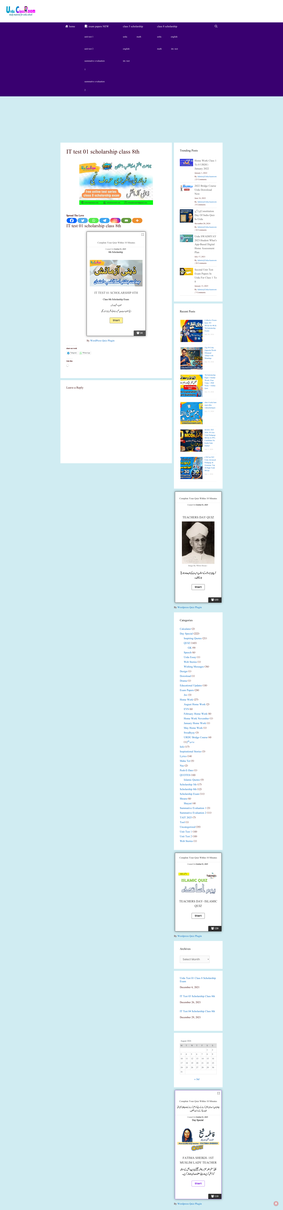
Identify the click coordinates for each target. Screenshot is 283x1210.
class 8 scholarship (167, 26)
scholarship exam (189, 794)
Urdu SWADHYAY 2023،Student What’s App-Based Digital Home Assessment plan (206, 244)
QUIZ (187, 643)
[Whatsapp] (93, 220)
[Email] (126, 220)
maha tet (185, 761)
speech (187, 653)
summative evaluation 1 (94, 65)
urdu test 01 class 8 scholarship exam (198, 980)
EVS (186, 709)
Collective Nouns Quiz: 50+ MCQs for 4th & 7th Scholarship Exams (211, 325)
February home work (195, 714)
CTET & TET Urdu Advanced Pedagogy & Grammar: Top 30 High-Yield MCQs (210, 464)
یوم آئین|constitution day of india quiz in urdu (205, 215)
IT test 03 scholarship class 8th (197, 996)
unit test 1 (88, 36)
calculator (185, 629)
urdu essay (190, 657)
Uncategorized (187, 827)
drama (183, 681)
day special (186, 634)
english (126, 49)
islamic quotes (192, 780)
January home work (195, 723)
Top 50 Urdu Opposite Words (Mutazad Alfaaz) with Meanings (210, 353)
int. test (126, 61)
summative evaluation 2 (94, 86)
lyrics (183, 756)
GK (190, 648)
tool (182, 822)
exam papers (187, 690)
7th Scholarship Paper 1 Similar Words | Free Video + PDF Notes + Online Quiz (210, 382)
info (182, 747)
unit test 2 (88, 49)
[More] (137, 220)
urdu (125, 36)
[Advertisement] (141, 118)
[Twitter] (83, 220)
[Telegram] (104, 220)
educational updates (191, 686)
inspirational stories (190, 752)
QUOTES (185, 775)
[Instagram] (115, 220)
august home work (194, 704)
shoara (183, 799)
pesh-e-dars (186, 770)
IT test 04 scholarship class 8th (197, 1011)
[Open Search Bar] (216, 26)
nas (182, 766)
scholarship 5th (188, 785)
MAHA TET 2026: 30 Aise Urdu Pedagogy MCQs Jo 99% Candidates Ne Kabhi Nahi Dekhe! (210, 438)
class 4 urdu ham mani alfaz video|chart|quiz (210, 405)
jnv (185, 695)
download (185, 676)
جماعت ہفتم (190, 742)
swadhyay (189, 733)
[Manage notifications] (276, 1203)
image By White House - (198, 565)
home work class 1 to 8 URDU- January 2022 (205, 165)
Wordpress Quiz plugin (189, 607)
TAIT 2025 (186, 818)
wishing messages (194, 667)
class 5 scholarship (133, 26)
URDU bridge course (196, 737)
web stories (190, 662)
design (183, 671)
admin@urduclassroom (207, 176)
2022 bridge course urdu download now (205, 190)
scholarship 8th (188, 789)
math (139, 36)
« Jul (196, 1079)
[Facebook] (72, 220)
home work (186, 700)
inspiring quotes (193, 638)
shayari (188, 803)
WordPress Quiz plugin (102, 340)
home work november (196, 719)
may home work (193, 728)
